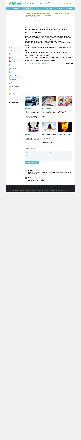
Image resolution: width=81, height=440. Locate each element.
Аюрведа (13, 54)
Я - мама (13, 93)
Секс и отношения (15, 86)
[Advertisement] (48, 22)
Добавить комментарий (32, 162)
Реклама (38, 187)
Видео (60, 8)
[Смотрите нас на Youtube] (64, 3)
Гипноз (12, 57)
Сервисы (69, 8)
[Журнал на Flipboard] (67, 3)
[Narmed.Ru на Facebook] (61, 3)
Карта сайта (46, 187)
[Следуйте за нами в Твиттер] (62, 3)
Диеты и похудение (15, 61)
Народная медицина (15, 75)
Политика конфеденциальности (61, 187)
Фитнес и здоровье (15, 90)
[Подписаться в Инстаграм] (72, 3)
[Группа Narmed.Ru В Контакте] (59, 3)
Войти (49, 2)
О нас (25, 187)
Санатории (50, 8)
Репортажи (13, 82)
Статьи (27, 8)
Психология (13, 79)
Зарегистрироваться (52, 3)
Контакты (31, 187)
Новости (13, 47)
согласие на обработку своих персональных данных (34, 165)
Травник (38, 8)
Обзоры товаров (15, 50)
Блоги (13, 187)
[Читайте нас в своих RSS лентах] (69, 3)
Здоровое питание (15, 64)
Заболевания (14, 8)
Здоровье (13, 68)
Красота (13, 72)
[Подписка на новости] (70, 3)
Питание (19, 187)
